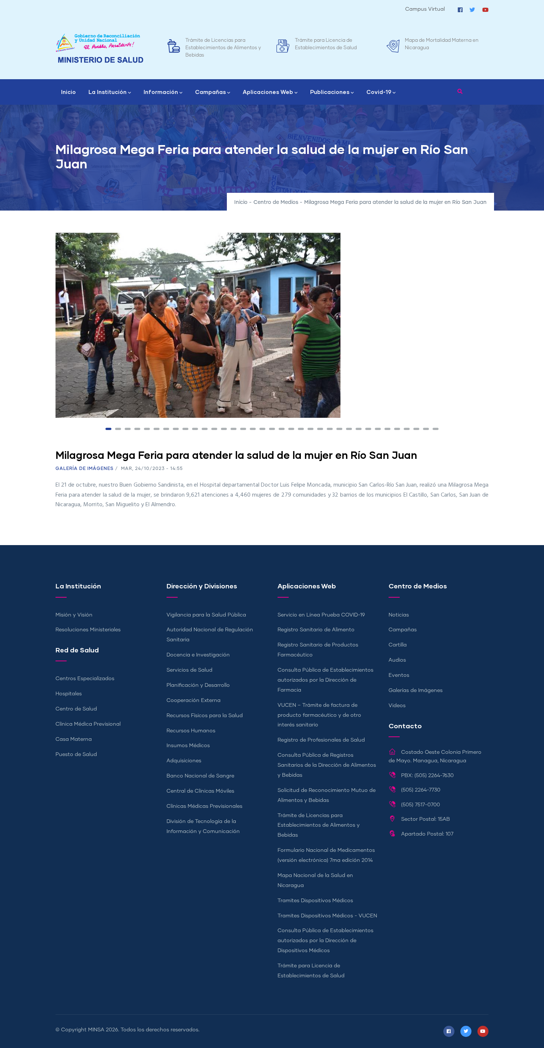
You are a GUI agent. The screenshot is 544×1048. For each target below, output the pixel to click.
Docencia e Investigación (198, 655)
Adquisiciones (184, 760)
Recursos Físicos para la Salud (205, 715)
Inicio (68, 91)
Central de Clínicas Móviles (200, 791)
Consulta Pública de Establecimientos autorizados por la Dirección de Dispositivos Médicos (325, 940)
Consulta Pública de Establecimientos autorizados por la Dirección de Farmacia (325, 680)
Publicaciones (329, 91)
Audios (397, 660)
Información (161, 91)
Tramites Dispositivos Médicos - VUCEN (327, 915)
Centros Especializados (85, 678)
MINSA (96, 1029)
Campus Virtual (425, 9)
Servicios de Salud (189, 670)
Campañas (210, 91)
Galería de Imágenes (85, 469)
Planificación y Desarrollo (198, 685)
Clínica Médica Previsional (88, 724)
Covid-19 (378, 91)
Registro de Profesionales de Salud (321, 740)
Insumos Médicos (188, 745)
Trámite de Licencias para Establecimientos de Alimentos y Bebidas (223, 48)
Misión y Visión (74, 615)
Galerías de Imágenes (416, 690)
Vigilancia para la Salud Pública (206, 615)
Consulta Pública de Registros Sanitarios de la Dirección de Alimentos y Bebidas (327, 765)
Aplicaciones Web (268, 91)
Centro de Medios (275, 202)
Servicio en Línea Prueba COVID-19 (321, 615)
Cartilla (398, 645)
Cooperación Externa (194, 700)
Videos (397, 705)
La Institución (107, 91)
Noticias (399, 615)
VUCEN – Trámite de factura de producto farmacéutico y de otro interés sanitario (319, 715)
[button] (108, 429)
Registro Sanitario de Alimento (316, 629)
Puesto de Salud (76, 754)
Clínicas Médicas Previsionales (204, 806)
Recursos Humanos (191, 730)
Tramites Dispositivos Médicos (315, 900)
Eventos (399, 675)
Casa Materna (74, 739)
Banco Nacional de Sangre (200, 776)
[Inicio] (100, 48)
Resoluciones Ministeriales (88, 629)
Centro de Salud (76, 709)
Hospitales (69, 693)
